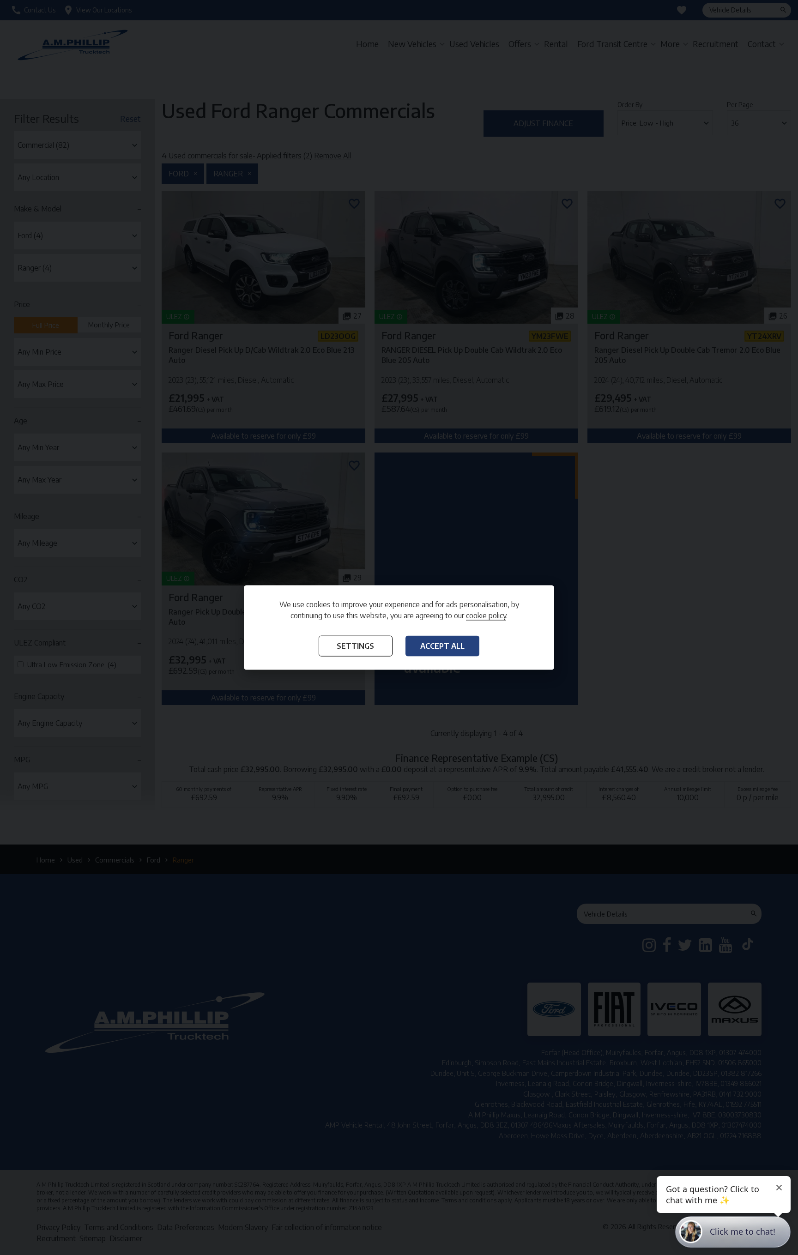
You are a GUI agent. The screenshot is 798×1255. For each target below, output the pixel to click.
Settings (355, 645)
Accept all (442, 645)
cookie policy (486, 615)
